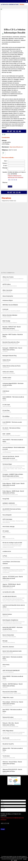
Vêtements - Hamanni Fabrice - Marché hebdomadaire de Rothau (12, 763)
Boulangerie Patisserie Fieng (9, 355)
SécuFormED (12, 738)
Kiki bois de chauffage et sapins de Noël (12, 545)
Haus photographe (7, 515)
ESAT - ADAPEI (11, 434)
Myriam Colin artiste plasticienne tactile (12, 651)
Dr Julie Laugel (7, 405)
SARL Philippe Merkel (14, 732)
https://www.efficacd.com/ (16, 147)
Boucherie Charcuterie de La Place (11, 342)
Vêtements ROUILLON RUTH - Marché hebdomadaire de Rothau (12, 771)
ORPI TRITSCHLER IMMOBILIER (11, 671)
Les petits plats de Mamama (13, 598)
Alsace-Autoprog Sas (8, 296)
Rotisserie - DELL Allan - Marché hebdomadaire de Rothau (11, 724)
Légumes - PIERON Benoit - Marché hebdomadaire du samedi (11, 585)
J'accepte (15, 860)
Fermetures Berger (14, 467)
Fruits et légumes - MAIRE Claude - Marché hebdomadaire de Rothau (13, 492)
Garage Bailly (6, 498)
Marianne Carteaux (7, 614)
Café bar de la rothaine (9, 372)
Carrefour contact (7, 378)
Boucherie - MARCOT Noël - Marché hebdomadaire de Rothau (12, 328)
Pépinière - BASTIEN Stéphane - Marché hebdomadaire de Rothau (12, 685)
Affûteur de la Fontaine (13, 278)
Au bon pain (11, 309)
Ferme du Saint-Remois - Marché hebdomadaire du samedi (11, 458)
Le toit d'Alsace (14, 570)
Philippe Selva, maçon (8, 697)
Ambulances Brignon (8, 300)
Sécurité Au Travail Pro (8, 744)
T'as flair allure (9, 756)
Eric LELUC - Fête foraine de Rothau (11, 428)
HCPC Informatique (13, 520)
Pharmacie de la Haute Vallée (12, 692)
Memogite (9, 641)
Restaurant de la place (12, 717)
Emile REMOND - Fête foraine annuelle (12, 422)
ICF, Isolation (6, 531)
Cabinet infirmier (7, 360)
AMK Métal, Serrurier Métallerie (10, 304)
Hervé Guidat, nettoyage (8, 526)
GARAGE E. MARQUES (10, 503)
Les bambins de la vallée (9, 592)
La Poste (12, 556)
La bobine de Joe (7, 551)
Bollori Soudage (10, 321)
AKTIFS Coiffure (10, 285)
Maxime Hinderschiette (9, 635)
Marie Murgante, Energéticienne (14, 621)
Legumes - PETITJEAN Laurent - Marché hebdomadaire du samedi (13, 578)
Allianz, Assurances (7, 290)
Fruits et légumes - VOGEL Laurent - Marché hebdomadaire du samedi (13, 485)
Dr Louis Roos (7, 411)
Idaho (8, 537)
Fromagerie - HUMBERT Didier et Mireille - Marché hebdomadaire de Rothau (13, 476)
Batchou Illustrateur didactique (10, 315)
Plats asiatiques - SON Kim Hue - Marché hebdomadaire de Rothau (13, 703)
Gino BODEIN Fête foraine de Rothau (12, 509)
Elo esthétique (12, 416)
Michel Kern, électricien (8, 646)
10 (16, 179)
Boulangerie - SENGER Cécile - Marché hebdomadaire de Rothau (12, 349)
